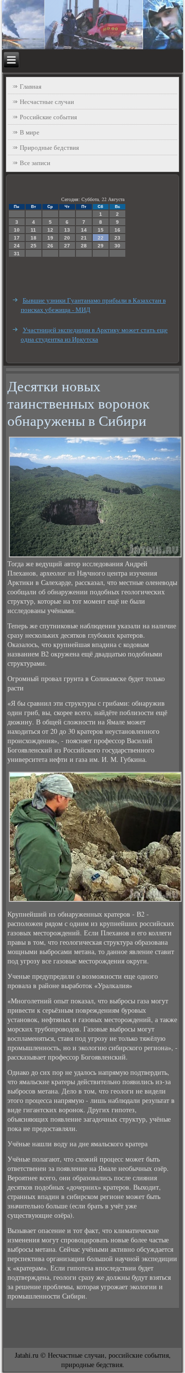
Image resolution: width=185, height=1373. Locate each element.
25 (34, 245)
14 (84, 230)
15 (101, 230)
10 (17, 230)
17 (17, 237)
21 (84, 237)
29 (101, 245)
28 (84, 245)
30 (117, 245)
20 (67, 237)
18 (34, 237)
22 (101, 237)
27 (67, 245)
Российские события (48, 116)
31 (17, 253)
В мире (29, 132)
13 (67, 230)
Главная (30, 86)
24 (17, 245)
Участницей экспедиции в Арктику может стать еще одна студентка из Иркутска (94, 334)
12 (50, 230)
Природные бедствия (49, 147)
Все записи (35, 162)
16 (117, 230)
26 (50, 245)
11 (33, 230)
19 (50, 237)
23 (117, 237)
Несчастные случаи (47, 101)
